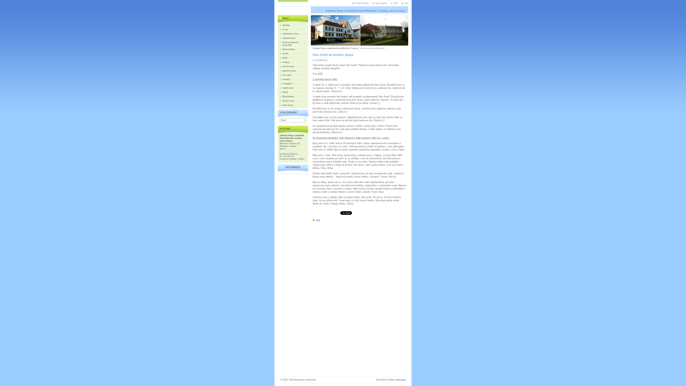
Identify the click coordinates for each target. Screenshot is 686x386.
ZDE (320, 73)
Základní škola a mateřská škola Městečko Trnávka (335, 48)
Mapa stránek (381, 3)
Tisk (406, 3)
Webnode (401, 379)
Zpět (318, 220)
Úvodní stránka (362, 3)
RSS (396, 3)
